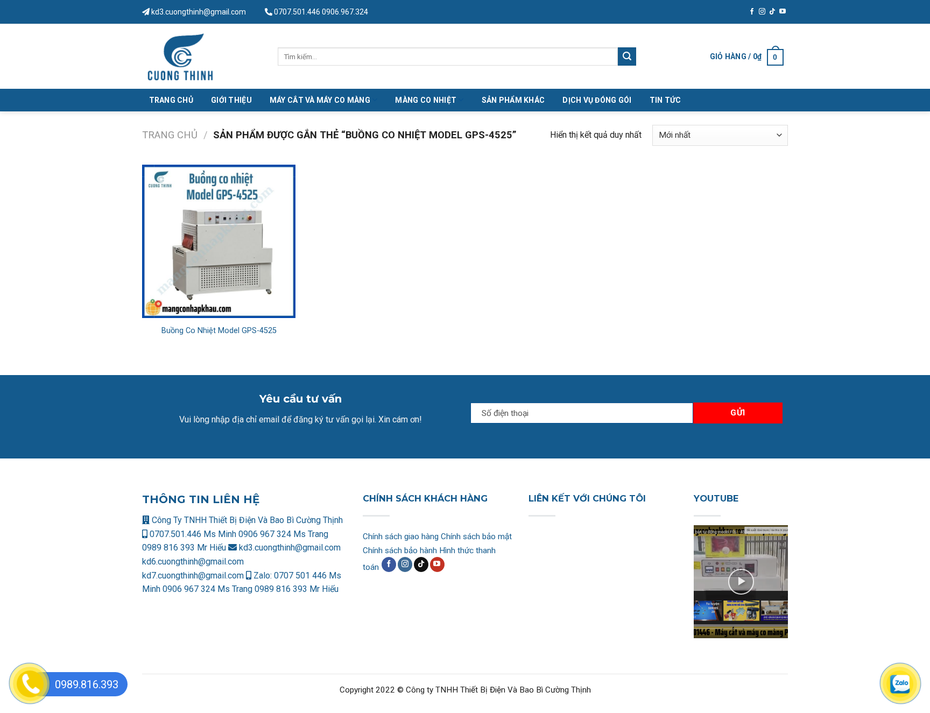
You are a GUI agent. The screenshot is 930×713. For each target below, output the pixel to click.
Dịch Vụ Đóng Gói (596, 100)
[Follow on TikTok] (772, 12)
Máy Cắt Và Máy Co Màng (320, 100)
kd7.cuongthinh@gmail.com (193, 575)
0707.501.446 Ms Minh (192, 534)
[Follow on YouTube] (782, 12)
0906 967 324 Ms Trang (283, 534)
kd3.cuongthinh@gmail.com (198, 12)
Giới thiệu (231, 100)
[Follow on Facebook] (752, 12)
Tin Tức (665, 100)
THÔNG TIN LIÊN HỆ (200, 499)
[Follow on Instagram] (762, 12)
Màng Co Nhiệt (425, 100)
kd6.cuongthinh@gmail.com (193, 561)
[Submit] (627, 56)
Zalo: (262, 575)
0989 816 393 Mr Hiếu (184, 547)
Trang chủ (170, 134)
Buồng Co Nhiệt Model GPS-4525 (219, 330)
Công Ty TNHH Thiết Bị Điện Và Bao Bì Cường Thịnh (246, 520)
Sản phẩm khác (513, 100)
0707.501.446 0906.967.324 (321, 12)
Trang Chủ (171, 100)
